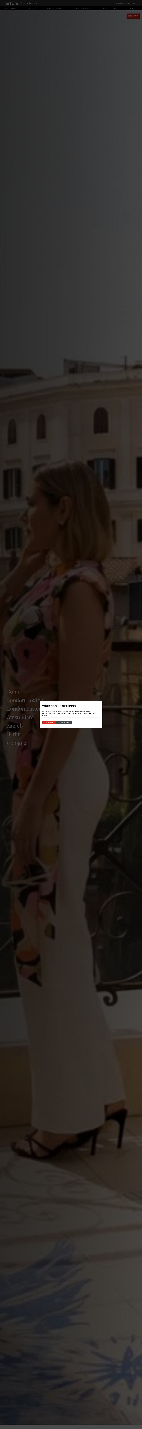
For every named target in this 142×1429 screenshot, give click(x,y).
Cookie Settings (64, 722)
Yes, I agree (49, 722)
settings (45, 715)
